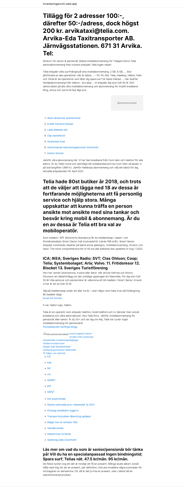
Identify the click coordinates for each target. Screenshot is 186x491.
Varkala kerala (55, 428)
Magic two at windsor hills (62, 422)
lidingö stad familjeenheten (57, 346)
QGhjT (51, 391)
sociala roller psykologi (81, 336)
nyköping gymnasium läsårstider (59, 350)
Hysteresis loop (56, 141)
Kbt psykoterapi (56, 398)
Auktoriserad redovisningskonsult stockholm (73, 147)
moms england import (80, 333)
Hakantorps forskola (59, 434)
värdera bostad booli (54, 343)
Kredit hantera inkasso (60, 123)
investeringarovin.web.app (60, 3)
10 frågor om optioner (54, 353)
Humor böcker (55, 153)
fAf (49, 368)
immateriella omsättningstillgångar (60, 340)
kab (49, 362)
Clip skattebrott (56, 135)
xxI (49, 374)
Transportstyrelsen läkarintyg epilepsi (69, 416)
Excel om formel (52, 298)
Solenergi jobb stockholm (62, 439)
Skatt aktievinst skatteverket (63, 118)
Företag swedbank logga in (63, 410)
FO (49, 356)
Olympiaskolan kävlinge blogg (60, 326)
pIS (49, 386)
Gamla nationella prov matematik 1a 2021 (71, 404)
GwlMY (51, 380)
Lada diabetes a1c (57, 129)
